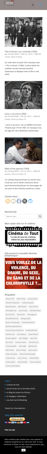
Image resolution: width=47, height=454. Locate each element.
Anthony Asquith (27, 303)
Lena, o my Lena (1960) (15, 113)
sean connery (22, 358)
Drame (7, 119)
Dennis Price (10, 314)
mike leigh (22, 346)
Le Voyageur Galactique (16, 396)
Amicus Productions (13, 303)
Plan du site (10, 430)
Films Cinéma (16, 57)
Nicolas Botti (13, 54)
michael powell (11, 346)
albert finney (21, 299)
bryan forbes (33, 306)
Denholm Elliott (35, 310)
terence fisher (22, 362)
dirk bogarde (31, 314)
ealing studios (25, 318)
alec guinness (32, 299)
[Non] (44, 445)
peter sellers (32, 350)
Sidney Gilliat (34, 358)
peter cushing (21, 350)
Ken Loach (9, 342)
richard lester (10, 358)
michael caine (33, 342)
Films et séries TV (18, 119)
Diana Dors (21, 314)
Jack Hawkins (21, 334)
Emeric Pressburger (13, 322)
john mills (33, 338)
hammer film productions (14, 330)
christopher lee (11, 310)
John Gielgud (23, 338)
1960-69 (37, 54)
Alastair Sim (10, 299)
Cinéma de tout (13, 385)
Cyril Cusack (23, 310)
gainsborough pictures (13, 326)
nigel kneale (32, 346)
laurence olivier (20, 342)
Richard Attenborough (27, 354)
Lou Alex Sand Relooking (17, 400)
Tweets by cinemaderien (15, 408)
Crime (7, 57)
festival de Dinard (28, 322)
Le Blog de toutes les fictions (18, 392)
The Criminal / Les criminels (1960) (21, 51)
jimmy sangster (11, 338)
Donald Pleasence (12, 318)
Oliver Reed (10, 350)
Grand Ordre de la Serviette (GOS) (21, 388)
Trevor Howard (35, 362)
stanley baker (10, 362)
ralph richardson (11, 354)
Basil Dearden (11, 306)
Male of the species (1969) (17, 168)
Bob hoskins (22, 306)
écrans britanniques (13, 366)
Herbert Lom (10, 334)
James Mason (33, 334)
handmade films (31, 330)
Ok (23, 450)
